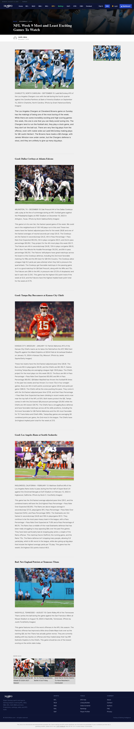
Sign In (101, 6)
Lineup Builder (85, 703)
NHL (47, 6)
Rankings (83, 708)
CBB (82, 6)
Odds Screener (85, 706)
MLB (34, 6)
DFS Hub (83, 700)
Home (21, 6)
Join (107, 6)
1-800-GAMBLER (60, 726)
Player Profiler (85, 711)
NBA (40, 6)
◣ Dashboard (125, 6)
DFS (53, 6)
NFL (27, 6)
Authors (24, 1)
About (109, 700)
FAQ (108, 708)
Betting (61, 6)
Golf (69, 6)
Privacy (109, 711)
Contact (89, 6)
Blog (15, 21)
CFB (75, 6)
